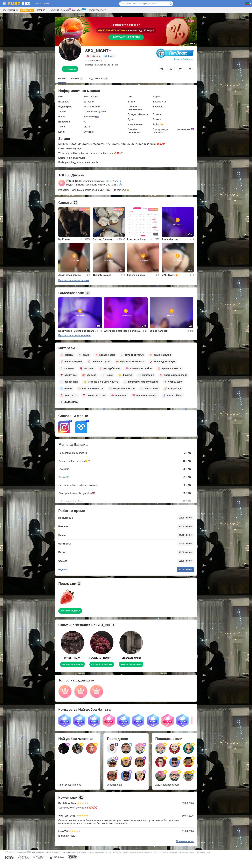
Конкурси (77, 10)
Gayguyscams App (97, 10)
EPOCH (62, 852)
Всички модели (10, 10)
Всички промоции (59, 10)
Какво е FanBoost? (184, 59)
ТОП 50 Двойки (112, 181)
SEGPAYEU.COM (73, 852)
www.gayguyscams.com (41, 852)
